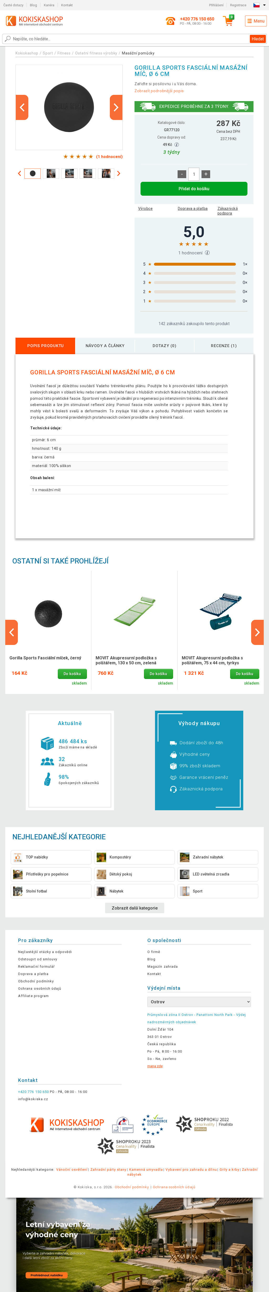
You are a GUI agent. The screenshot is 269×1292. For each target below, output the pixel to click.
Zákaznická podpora (228, 210)
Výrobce (145, 208)
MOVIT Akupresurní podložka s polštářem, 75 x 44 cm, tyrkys (212, 660)
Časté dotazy (13, 5)
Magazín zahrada (162, 966)
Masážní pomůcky (138, 53)
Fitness (64, 53)
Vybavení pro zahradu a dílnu (191, 1169)
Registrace (238, 5)
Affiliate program (33, 996)
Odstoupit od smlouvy (37, 959)
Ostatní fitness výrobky (96, 53)
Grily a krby (229, 1169)
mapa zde (155, 1066)
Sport (48, 53)
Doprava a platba (193, 208)
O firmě (153, 952)
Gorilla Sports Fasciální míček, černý (45, 657)
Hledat (258, 38)
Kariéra (49, 5)
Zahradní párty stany (108, 1169)
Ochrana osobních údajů (39, 988)
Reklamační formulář (36, 966)
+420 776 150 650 (33, 1092)
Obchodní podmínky (36, 981)
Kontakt (67, 5)
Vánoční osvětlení (72, 1169)
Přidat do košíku (194, 188)
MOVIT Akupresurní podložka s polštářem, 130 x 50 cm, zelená (126, 660)
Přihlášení (216, 5)
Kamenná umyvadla (146, 1169)
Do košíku (72, 674)
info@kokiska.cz (33, 1099)
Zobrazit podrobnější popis (159, 91)
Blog (33, 5)
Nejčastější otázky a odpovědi (45, 952)
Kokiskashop (26, 53)
